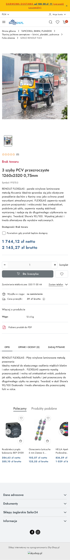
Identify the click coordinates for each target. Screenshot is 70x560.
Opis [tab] (7, 347)
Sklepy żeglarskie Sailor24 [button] (20, 512)
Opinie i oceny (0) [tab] (29, 347)
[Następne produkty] (62, 431)
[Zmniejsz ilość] (4, 265)
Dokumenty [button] (10, 503)
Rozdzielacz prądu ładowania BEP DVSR (13, 451)
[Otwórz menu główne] (4, 22)
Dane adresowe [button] (13, 495)
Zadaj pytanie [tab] (56, 347)
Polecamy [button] (20, 408)
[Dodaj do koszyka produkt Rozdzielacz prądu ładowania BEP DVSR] (21, 441)
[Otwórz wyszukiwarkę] (50, 22)
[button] (10, 154)
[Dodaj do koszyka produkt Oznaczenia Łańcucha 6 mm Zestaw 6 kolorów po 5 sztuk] (47, 441)
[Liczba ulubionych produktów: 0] (57, 22)
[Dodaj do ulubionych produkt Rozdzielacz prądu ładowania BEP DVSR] (21, 418)
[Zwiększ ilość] (54, 265)
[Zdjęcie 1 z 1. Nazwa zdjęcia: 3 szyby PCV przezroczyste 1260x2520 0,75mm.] (8, 140)
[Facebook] (32, 532)
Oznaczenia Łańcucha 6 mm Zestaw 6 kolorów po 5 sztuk (39, 451)
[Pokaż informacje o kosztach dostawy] (44, 299)
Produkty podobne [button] (44, 408)
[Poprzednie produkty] (8, 431)
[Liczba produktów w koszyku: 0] (64, 22)
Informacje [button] (10, 521)
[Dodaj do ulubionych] (61, 274)
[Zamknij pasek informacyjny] (66, 5)
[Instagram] (38, 532)
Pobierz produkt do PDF (20, 327)
